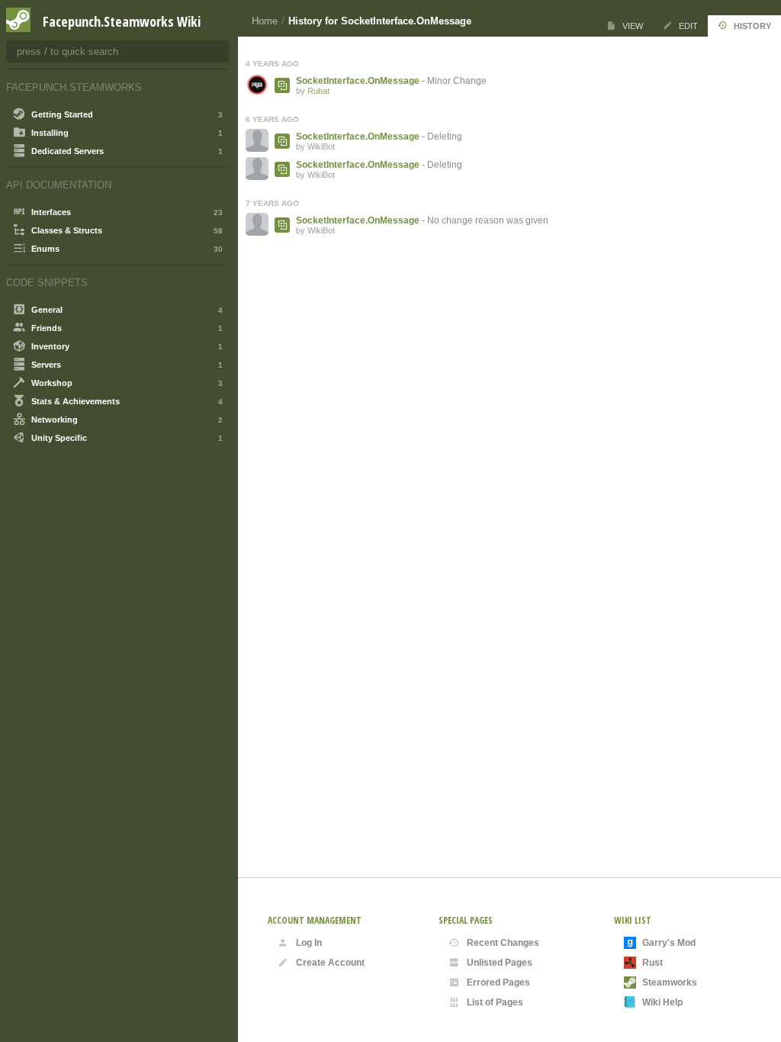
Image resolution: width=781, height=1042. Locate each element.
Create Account (330, 962)
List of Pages (495, 1002)
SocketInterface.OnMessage (357, 81)
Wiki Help (662, 1002)
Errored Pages (498, 982)
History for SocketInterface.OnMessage (379, 21)
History (752, 26)
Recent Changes (503, 942)
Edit (688, 26)
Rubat (318, 90)
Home (265, 21)
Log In (309, 942)
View (632, 26)
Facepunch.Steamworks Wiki (122, 21)
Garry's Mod (669, 942)
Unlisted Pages (499, 962)
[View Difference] (282, 85)
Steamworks (669, 982)
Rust (652, 962)
